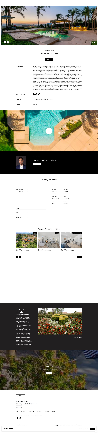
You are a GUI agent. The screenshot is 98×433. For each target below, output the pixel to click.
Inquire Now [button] (49, 59)
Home (17, 411)
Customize (86, 428)
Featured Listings (31, 411)
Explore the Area (78, 337)
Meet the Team (23, 411)
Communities (39, 411)
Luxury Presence (24, 425)
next (8, 42)
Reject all (80, 428)
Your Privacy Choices (49, 431)
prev (5, 42)
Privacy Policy (79, 425)
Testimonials (47, 411)
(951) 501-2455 (45, 160)
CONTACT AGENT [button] (37, 163)
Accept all (92, 428)
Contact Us (53, 411)
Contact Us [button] (49, 372)
